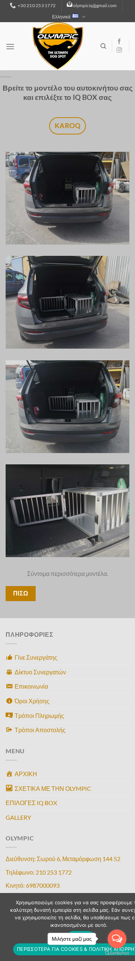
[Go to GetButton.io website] (117, 953)
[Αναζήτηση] (103, 46)
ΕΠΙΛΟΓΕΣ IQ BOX (31, 802)
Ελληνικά (61, 17)
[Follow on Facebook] (119, 42)
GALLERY (18, 817)
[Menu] (10, 46)
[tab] (67, 125)
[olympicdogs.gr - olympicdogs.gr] (57, 46)
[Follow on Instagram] (119, 50)
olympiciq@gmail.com (95, 5)
